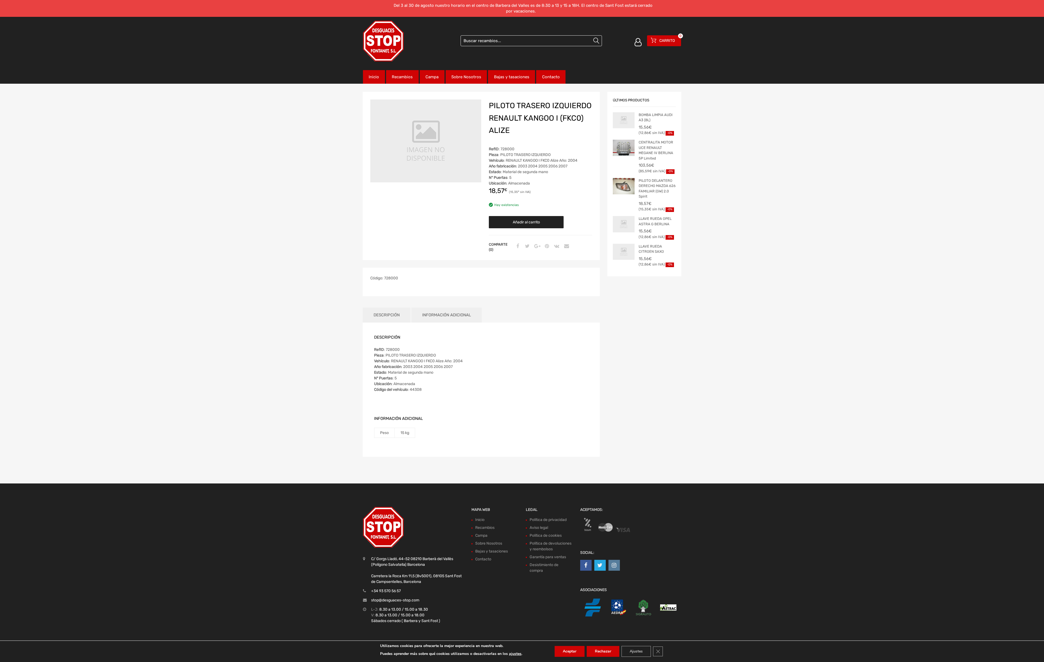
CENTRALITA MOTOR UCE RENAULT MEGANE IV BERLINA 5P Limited (656, 150)
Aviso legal (539, 527)
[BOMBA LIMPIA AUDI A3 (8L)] (624, 120)
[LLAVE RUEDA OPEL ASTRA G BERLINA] (624, 224)
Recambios (402, 76)
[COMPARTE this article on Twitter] (526, 246)
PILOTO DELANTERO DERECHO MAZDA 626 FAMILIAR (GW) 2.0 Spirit (657, 189)
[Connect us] (586, 565)
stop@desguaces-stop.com (395, 600)
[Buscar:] (531, 40)
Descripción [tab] (387, 315)
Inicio (374, 76)
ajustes (515, 653)
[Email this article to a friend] (565, 246)
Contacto (551, 76)
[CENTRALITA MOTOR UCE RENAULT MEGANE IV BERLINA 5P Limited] (624, 148)
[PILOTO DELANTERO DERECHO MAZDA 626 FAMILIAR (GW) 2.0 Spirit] (624, 186)
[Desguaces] (383, 41)
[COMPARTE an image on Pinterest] (546, 246)
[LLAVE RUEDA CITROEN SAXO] (624, 252)
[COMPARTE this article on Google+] (536, 246)
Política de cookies (546, 535)
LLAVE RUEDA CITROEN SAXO (651, 249)
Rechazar (603, 651)
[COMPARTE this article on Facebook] (516, 246)
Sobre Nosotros (466, 76)
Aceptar (569, 651)
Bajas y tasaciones (511, 76)
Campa (432, 76)
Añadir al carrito (526, 222)
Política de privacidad (548, 519)
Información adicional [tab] (446, 315)
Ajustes (636, 651)
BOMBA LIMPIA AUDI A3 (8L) (656, 117)
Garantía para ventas (548, 557)
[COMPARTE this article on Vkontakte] (556, 246)
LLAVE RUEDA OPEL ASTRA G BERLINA (655, 221)
